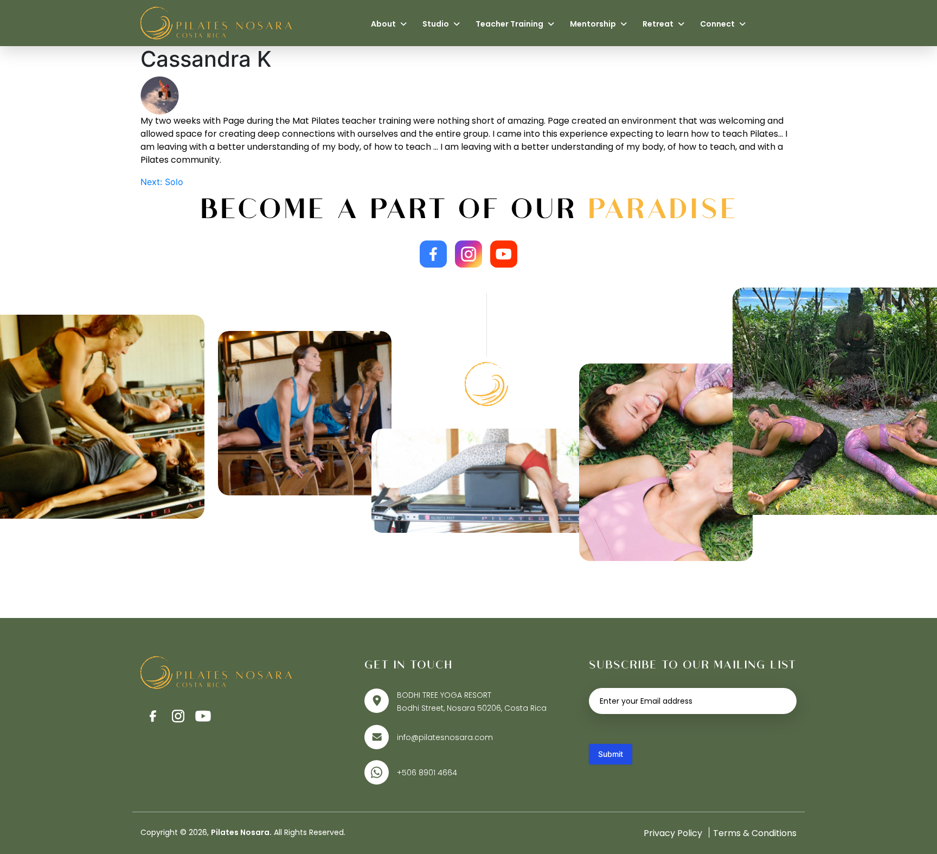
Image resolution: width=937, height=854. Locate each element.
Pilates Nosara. (241, 832)
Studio (436, 23)
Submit (610, 754)
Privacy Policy (673, 833)
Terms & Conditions (755, 833)
